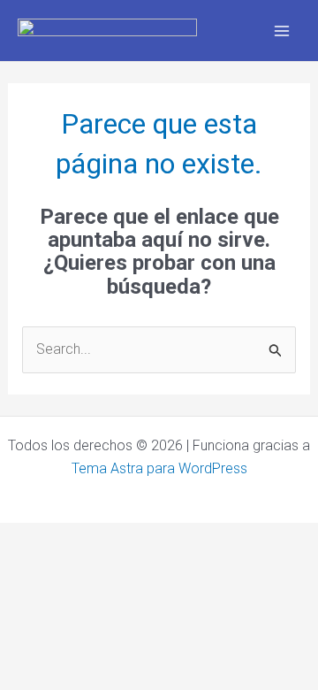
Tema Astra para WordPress (159, 468)
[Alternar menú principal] (281, 30)
